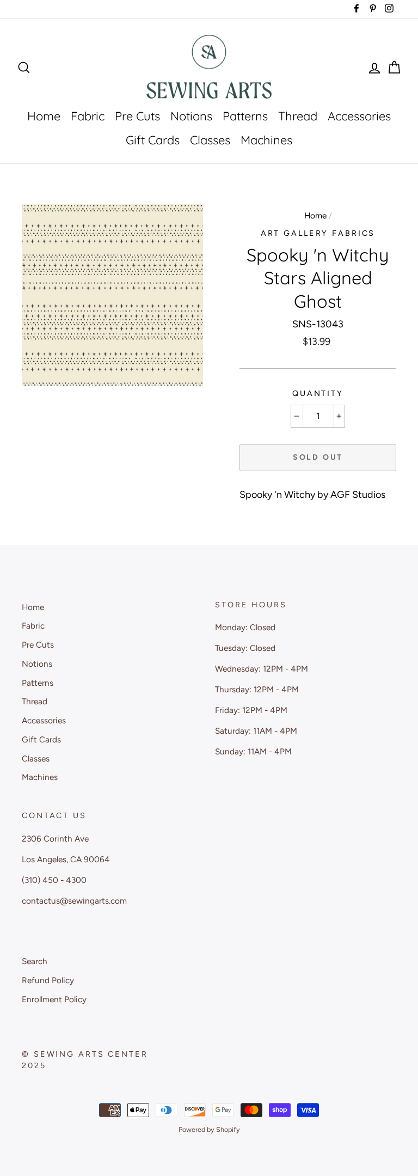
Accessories (359, 116)
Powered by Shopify (209, 1129)
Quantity (317, 393)
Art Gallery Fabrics (318, 233)
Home (43, 116)
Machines (266, 140)
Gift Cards (153, 140)
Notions (191, 116)
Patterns (245, 116)
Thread (297, 116)
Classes (210, 140)
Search (34, 961)
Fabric (87, 116)
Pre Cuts (137, 116)
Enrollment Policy (54, 999)
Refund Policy (48, 980)
